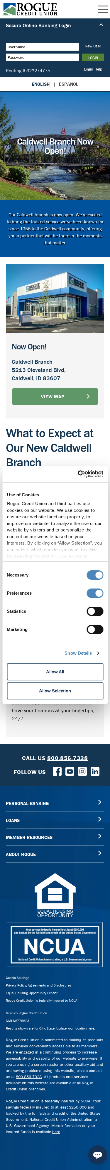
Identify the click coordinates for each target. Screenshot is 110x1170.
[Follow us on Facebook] (57, 770)
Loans (13, 820)
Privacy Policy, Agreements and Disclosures (38, 985)
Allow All (55, 671)
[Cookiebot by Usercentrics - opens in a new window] (78, 474)
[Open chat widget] (97, 1154)
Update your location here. (75, 1028)
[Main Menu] (103, 9)
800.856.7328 (29, 1076)
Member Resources (29, 837)
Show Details (78, 653)
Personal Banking (27, 803)
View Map (53, 396)
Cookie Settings (17, 977)
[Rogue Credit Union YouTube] (69, 770)
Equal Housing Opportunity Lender (31, 993)
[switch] (95, 593)
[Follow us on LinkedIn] (95, 770)
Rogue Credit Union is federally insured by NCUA (41, 1000)
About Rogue (21, 854)
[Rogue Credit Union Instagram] (82, 770)
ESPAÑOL (68, 84)
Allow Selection (55, 690)
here (56, 1131)
